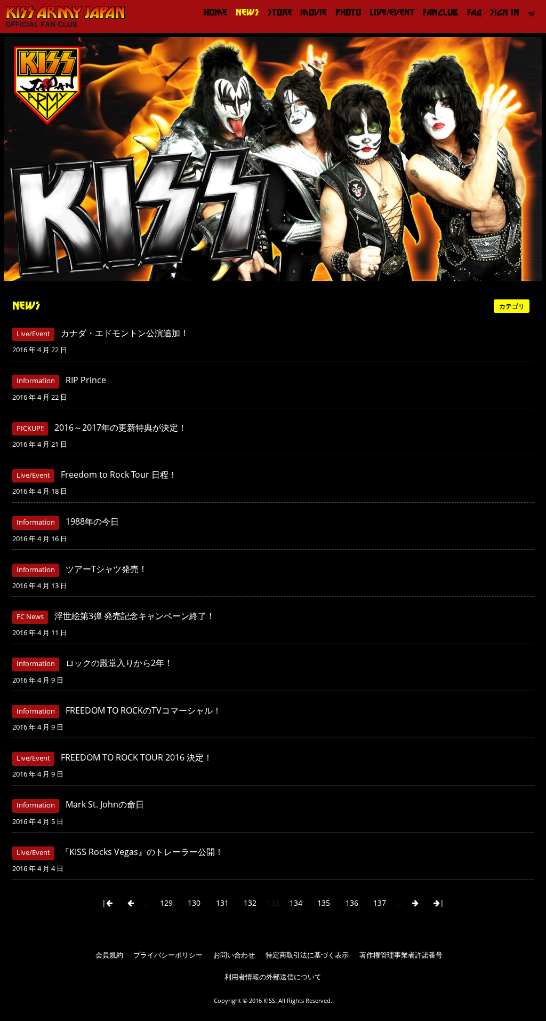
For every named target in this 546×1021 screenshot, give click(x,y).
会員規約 (109, 955)
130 (194, 903)
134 (296, 903)
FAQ (474, 12)
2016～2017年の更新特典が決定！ (120, 427)
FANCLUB (441, 12)
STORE (280, 12)
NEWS (247, 12)
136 (352, 903)
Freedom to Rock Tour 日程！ (119, 474)
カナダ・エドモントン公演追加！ (125, 333)
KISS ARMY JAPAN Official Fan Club (61, 16)
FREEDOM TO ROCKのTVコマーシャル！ (143, 710)
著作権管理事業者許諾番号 (401, 955)
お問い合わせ (234, 955)
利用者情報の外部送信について (273, 977)
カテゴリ (512, 306)
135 (323, 903)
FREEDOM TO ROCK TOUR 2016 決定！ (136, 757)
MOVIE (313, 12)
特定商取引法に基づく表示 (307, 955)
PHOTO (348, 12)
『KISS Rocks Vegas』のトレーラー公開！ (142, 852)
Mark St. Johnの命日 (105, 804)
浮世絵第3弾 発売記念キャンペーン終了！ (134, 616)
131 (222, 903)
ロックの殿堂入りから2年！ (119, 663)
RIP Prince (86, 380)
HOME (215, 12)
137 (379, 903)
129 (166, 903)
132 (250, 903)
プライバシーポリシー (168, 955)
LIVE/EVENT (392, 12)
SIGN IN (504, 12)
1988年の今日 (92, 521)
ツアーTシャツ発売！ (106, 569)
